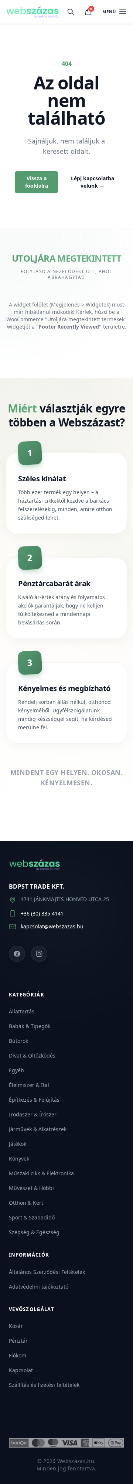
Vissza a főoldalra (36, 182)
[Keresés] (70, 11)
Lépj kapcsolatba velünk (92, 182)
